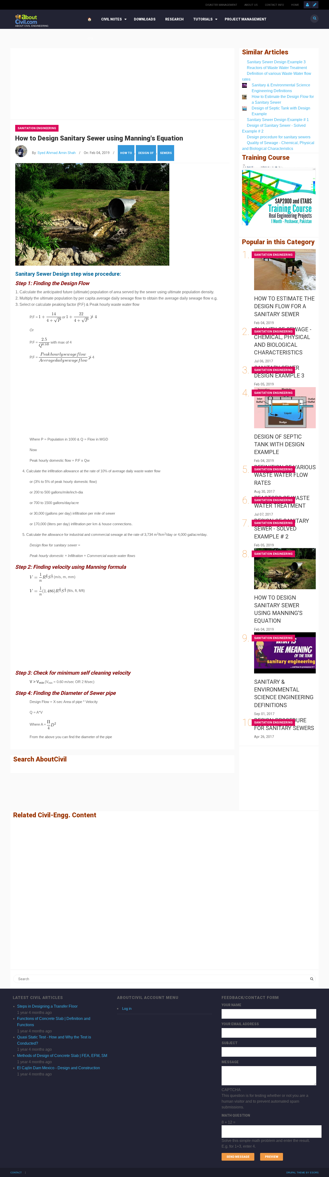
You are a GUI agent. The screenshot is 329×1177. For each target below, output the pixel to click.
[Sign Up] (314, 4)
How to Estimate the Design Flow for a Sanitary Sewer (284, 306)
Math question (236, 1115)
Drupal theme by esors (302, 1172)
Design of (146, 153)
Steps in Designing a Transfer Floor (47, 1006)
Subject (229, 1043)
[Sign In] (307, 4)
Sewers (166, 153)
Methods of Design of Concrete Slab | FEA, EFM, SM (62, 1056)
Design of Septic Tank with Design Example (279, 444)
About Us (251, 4)
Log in (127, 1008)
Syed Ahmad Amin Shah (57, 153)
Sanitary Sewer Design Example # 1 (278, 120)
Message (230, 1062)
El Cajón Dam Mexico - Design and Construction (58, 1068)
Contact (16, 1172)
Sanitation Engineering (37, 128)
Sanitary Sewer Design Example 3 (276, 62)
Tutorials (203, 19)
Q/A (90, 38)
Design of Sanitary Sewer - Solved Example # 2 (281, 529)
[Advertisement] (122, 82)
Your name (231, 1005)
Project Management (245, 19)
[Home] (26, 19)
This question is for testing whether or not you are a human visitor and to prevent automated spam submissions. (266, 1118)
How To (126, 153)
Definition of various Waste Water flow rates (285, 475)
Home (295, 4)
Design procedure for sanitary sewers (278, 137)
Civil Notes (111, 19)
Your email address (240, 1024)
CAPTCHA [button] (231, 1090)
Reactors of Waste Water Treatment (277, 68)
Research (174, 19)
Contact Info (274, 4)
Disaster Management (221, 4)
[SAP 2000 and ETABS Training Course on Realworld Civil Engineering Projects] (279, 195)
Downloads (145, 19)
